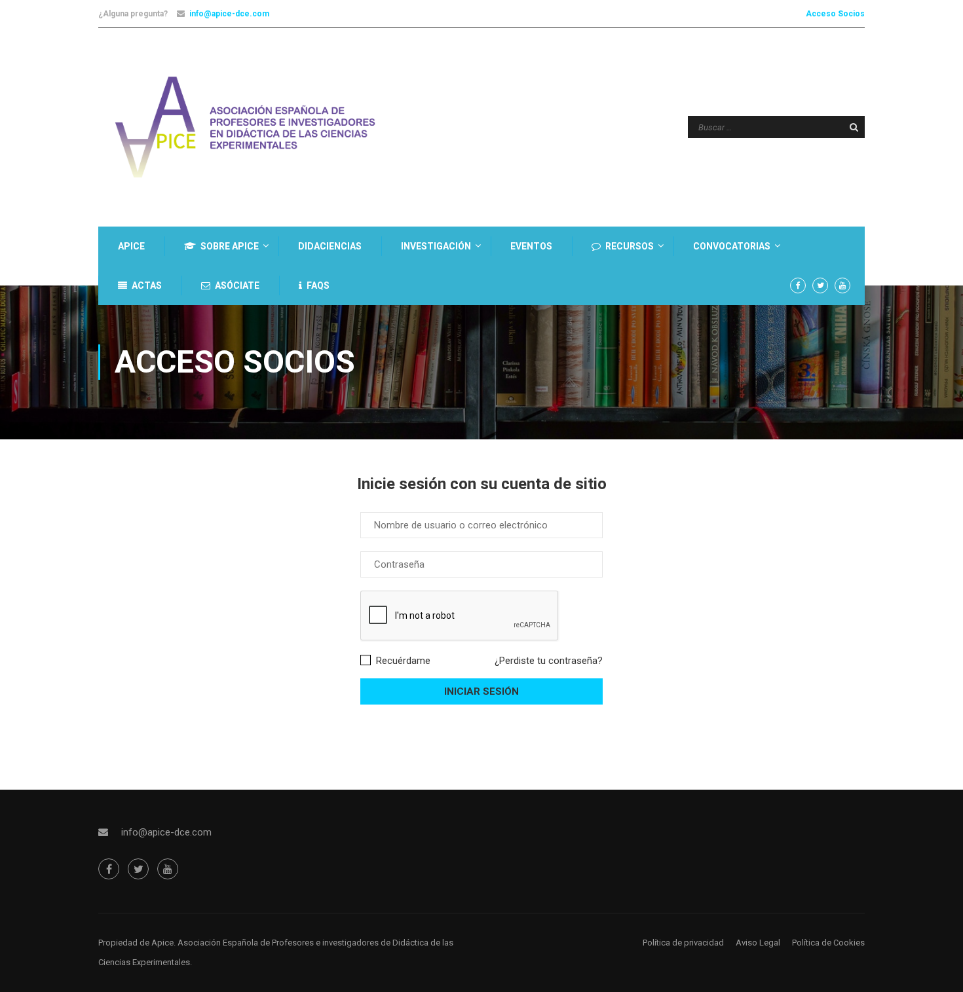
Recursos (629, 246)
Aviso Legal (758, 942)
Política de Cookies (828, 942)
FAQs (318, 285)
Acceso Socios (835, 13)
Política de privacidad (683, 942)
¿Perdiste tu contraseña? (549, 661)
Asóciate (237, 285)
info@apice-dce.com (229, 13)
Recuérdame (401, 661)
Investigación (436, 246)
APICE (131, 246)
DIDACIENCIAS (330, 246)
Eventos (531, 246)
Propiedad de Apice (136, 942)
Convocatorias (731, 246)
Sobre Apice (229, 246)
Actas (147, 285)
